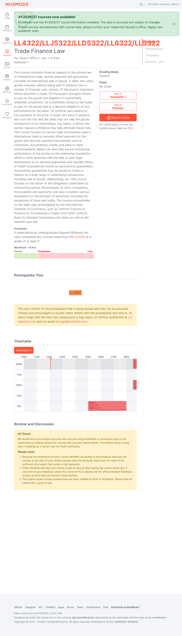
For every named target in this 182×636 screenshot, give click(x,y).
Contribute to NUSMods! (125, 607)
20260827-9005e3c (126, 621)
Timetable (152, 55)
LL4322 (80, 237)
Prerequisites (154, 48)
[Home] (17, 4)
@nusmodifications (83, 617)
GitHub (18, 607)
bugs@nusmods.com (73, 321)
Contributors (93, 607)
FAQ (130, 128)
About (70, 607)
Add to (118, 95)
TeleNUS (50, 607)
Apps (61, 607)
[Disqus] (75, 537)
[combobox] (144, 4)
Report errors (120, 117)
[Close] (174, 24)
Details (150, 42)
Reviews (155, 61)
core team (123, 617)
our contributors (157, 617)
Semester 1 (23, 350)
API (40, 607)
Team (80, 607)
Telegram (30, 607)
